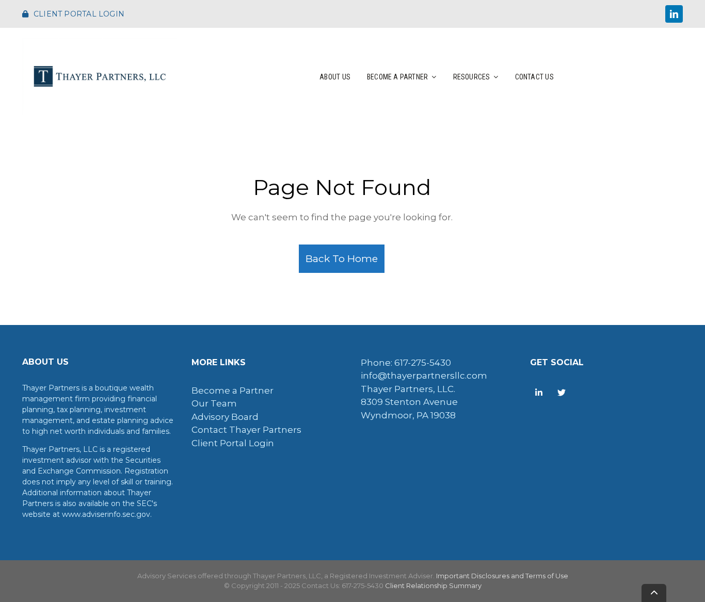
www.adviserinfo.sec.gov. (107, 514)
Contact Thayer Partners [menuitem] (246, 430)
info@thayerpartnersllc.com (424, 375)
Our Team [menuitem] (214, 403)
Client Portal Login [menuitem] (232, 443)
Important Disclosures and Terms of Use (502, 576)
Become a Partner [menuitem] (232, 390)
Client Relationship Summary (433, 585)
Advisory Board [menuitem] (225, 417)
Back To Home (342, 258)
